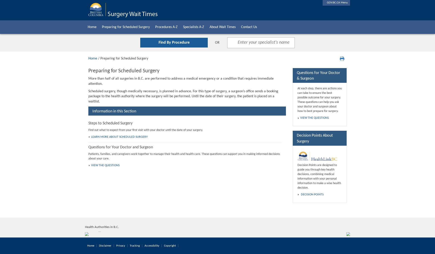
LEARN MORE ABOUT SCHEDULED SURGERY (119, 137)
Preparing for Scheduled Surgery (126, 27)
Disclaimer (105, 245)
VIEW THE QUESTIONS (105, 165)
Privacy (120, 245)
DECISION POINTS (312, 194)
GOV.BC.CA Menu (336, 2)
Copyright (170, 245)
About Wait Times (223, 27)
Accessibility (152, 245)
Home (92, 27)
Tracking (135, 245)
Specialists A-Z (193, 27)
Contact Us (249, 27)
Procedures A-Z (166, 27)
